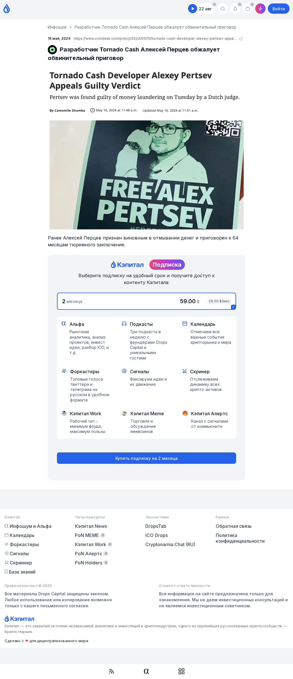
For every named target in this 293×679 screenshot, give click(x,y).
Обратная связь (234, 526)
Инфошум (57, 27)
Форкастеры (24, 544)
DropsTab (155, 526)
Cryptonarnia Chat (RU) (170, 544)
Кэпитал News (91, 526)
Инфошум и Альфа (31, 526)
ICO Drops (156, 535)
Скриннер (21, 563)
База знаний (22, 572)
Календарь (22, 535)
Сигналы (19, 553)
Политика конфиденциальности (240, 538)
